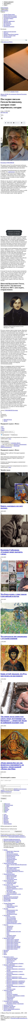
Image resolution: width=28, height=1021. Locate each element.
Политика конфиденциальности (12, 839)
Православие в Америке (13, 939)
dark (4, 112)
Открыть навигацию (8, 2)
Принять (3, 1019)
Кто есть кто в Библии (12, 854)
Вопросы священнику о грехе (14, 977)
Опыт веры (9, 904)
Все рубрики (7, 25)
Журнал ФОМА (5, 94)
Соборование (10, 998)
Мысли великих (11, 936)
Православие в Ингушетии (13, 946)
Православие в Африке (12, 940)
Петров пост (10, 962)
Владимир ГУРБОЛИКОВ (7, 162)
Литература (9, 927)
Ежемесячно (14, 434)
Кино (8, 932)
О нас (5, 814)
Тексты (5, 421)
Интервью (6, 950)
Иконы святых (10, 878)
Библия (5, 849)
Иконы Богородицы (12, 875)
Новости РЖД (7, 900)
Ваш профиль (7, 3)
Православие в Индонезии (13, 947)
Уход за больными (11, 918)
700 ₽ (2, 427)
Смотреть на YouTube (14, 231)
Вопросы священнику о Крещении (15, 982)
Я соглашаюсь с (11, 443)
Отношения (7, 895)
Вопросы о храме (11, 989)
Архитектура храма (12, 882)
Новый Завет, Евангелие (13, 851)
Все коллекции (7, 37)
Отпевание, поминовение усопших (16, 995)
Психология (7, 915)
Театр (8, 934)
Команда (6, 819)
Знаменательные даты (12, 910)
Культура (6, 924)
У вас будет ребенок (12, 892)
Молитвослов (7, 22)
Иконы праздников (11, 876)
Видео (5, 954)
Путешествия (7, 899)
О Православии (11, 907)
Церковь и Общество (9, 1007)
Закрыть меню (4, 9)
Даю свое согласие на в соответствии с (14, 446)
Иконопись (9, 928)
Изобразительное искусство (14, 931)
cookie (17, 842)
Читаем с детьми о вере (9, 35)
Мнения (19, 94)
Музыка (9, 930)
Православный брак (12, 922)
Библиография (10, 862)
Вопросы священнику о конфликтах (16, 981)
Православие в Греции (12, 943)
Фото (5, 953)
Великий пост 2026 (11, 959)
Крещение (9, 991)
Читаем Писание (11, 858)
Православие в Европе (12, 945)
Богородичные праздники (13, 870)
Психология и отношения (10, 17)
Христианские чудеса (12, 906)
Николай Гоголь (8, 419)
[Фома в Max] (5, 811)
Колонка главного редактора (11, 896)
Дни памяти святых (12, 868)
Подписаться (18, 831)
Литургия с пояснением (13, 1002)
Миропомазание (11, 997)
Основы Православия (9, 14)
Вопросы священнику (9, 21)
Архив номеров (8, 823)
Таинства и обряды (8, 990)
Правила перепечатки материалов (12, 840)
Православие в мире (9, 938)
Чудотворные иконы (12, 879)
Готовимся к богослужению (11, 1001)
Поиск (5, 5)
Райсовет (6, 33)
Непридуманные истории (10, 15)
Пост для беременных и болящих (15, 963)
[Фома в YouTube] (6, 809)
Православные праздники (10, 863)
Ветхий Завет (10, 852)
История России (11, 912)
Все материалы (7, 23)
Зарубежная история (12, 914)
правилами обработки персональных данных (12, 835)
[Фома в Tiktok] (6, 807)
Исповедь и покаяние (12, 994)
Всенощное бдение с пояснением (15, 1003)
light (2, 112)
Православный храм (9, 880)
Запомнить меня (6, 795)
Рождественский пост (12, 958)
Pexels (16, 91)
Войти (10, 42)
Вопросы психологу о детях (14, 894)
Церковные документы (9, 1006)
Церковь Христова (8, 1005)
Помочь (6, 7)
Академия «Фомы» (8, 18)
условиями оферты (15, 443)
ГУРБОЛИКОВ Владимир (11, 410)
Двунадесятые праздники (13, 867)
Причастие (9, 993)
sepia (6, 112)
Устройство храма (11, 883)
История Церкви (11, 911)
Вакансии (6, 821)
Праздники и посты (9, 956)
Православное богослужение (11, 34)
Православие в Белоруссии (13, 942)
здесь (9, 438)
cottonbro (12, 91)
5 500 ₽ (2, 430)
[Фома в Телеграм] (6, 806)
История (6, 908)
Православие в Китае (12, 949)
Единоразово (5, 434)
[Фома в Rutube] (6, 810)
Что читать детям (11, 891)
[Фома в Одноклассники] (8, 805)
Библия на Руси (11, 860)
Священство (10, 999)
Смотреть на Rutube (14, 234)
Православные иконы (9, 874)
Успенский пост (11, 960)
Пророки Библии (11, 856)
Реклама (6, 817)
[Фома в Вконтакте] (7, 803)
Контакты (6, 818)
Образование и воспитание (10, 898)
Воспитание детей (8, 884)
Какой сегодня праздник (10, 31)
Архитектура (10, 926)
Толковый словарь (11, 935)
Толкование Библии (12, 859)
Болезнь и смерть (11, 916)
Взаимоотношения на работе (14, 923)
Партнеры (6, 822)
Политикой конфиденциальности (10, 446)
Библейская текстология (13, 855)
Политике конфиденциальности (19, 1018)
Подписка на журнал (9, 26)
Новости (6, 19)
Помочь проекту (4, 441)
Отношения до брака (12, 920)
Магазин (6, 815)
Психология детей (11, 887)
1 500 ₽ (2, 428)
